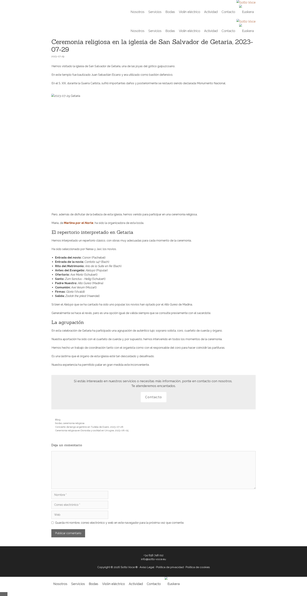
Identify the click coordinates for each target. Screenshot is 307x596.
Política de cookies (198, 567)
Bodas (170, 12)
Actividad (211, 12)
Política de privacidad (170, 567)
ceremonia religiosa (73, 423)
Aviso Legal (147, 567)
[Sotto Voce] (246, 2)
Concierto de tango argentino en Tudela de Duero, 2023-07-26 (89, 426)
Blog (57, 419)
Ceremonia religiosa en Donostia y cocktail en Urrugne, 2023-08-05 (91, 430)
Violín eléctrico (189, 12)
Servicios (154, 12)
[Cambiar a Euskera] (246, 12)
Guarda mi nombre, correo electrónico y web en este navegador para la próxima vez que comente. (119, 522)
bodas (58, 423)
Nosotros (137, 12)
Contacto (228, 12)
